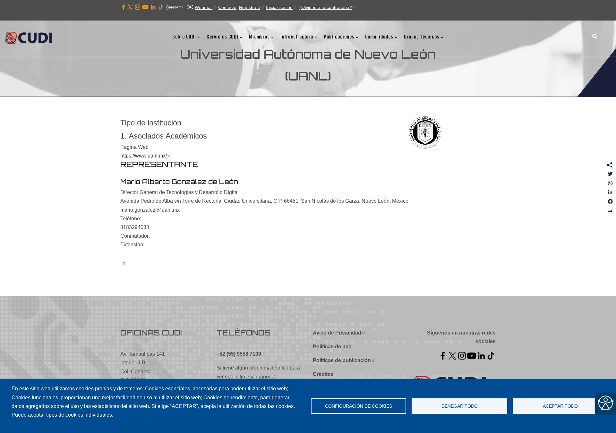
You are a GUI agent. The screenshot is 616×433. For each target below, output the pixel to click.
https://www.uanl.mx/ (143, 155)
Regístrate (249, 7)
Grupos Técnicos (422, 37)
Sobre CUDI (184, 37)
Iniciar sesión (279, 7)
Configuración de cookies (358, 406)
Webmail (203, 7)
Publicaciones (339, 37)
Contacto (227, 7)
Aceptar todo (560, 406)
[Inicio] (30, 38)
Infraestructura (296, 37)
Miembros (259, 37)
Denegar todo (459, 406)
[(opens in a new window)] (123, 7)
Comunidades (379, 37)
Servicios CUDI (222, 37)
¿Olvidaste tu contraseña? (325, 7)
